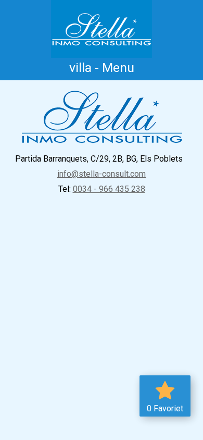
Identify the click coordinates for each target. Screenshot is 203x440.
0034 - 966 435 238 (109, 189)
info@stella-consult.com (101, 174)
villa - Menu (101, 67)
